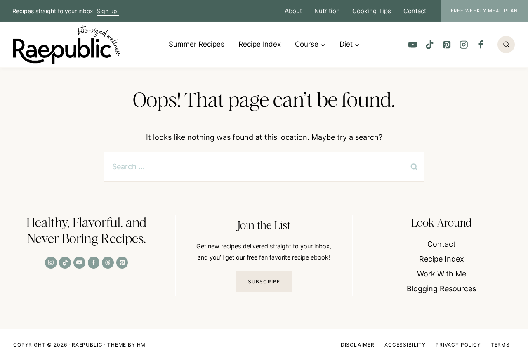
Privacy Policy (458, 345)
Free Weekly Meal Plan (484, 11)
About (293, 11)
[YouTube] (412, 44)
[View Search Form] (506, 44)
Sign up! (108, 10)
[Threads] (108, 263)
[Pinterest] (446, 44)
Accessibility (405, 345)
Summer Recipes (196, 44)
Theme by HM (126, 345)
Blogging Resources (441, 288)
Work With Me (441, 273)
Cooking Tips (371, 11)
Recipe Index (259, 44)
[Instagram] (463, 44)
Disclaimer (358, 345)
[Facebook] (480, 44)
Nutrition (327, 11)
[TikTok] (429, 44)
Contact (414, 11)
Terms (500, 345)
